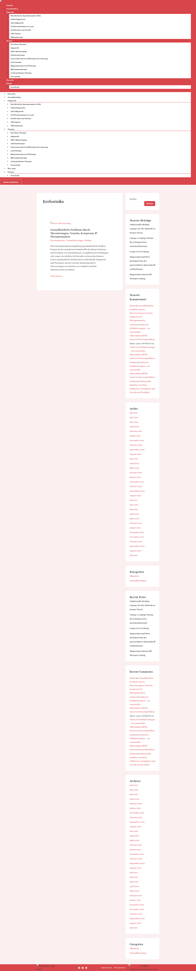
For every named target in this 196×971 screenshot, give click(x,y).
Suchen (133, 199)
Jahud (132, 306)
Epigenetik (15, 48)
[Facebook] (79, 968)
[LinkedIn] (86, 968)
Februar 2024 (136, 523)
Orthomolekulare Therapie (21, 73)
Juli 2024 (134, 500)
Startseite (9, 5)
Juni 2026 (134, 417)
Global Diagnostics (18, 19)
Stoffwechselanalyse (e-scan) (22, 26)
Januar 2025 (135, 477)
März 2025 (134, 468)
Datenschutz (119, 968)
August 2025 (135, 454)
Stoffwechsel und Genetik (21, 30)
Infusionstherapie (18, 55)
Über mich (9, 80)
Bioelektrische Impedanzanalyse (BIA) (26, 16)
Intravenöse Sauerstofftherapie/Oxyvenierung (29, 58)
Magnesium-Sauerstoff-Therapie (23, 66)
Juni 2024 (134, 505)
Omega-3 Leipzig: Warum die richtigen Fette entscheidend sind (141, 242)
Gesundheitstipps (75, 240)
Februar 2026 (136, 431)
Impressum (106, 968)
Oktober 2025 (136, 445)
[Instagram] (83, 968)
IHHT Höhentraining (19, 51)
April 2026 (134, 426)
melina (133, 324)
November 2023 (137, 537)
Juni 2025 (134, 459)
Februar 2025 (136, 472)
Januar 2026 (135, 436)
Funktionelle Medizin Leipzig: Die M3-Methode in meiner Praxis (142, 228)
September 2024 (137, 491)
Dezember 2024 (137, 482)
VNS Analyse (16, 33)
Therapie (9, 41)
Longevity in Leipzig (139, 251)
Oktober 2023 (136, 541)
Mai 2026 (134, 422)
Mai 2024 (134, 509)
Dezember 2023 (137, 532)
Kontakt (9, 83)
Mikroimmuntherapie (19, 69)
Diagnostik (10, 12)
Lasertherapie (16, 62)
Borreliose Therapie (18, 44)
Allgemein (134, 576)
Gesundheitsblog (12, 9)
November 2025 (137, 440)
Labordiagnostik (17, 23)
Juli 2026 (134, 413)
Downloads (15, 87)
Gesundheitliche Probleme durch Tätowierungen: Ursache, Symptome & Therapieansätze (73, 233)
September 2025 (137, 449)
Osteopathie (15, 76)
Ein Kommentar (57, 240)
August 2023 (135, 551)
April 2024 (134, 514)
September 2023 (137, 546)
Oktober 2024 (136, 486)
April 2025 (134, 463)
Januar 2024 (135, 528)
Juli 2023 (134, 555)
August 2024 (135, 495)
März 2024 (134, 518)
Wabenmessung (17, 37)
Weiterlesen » (56, 275)
